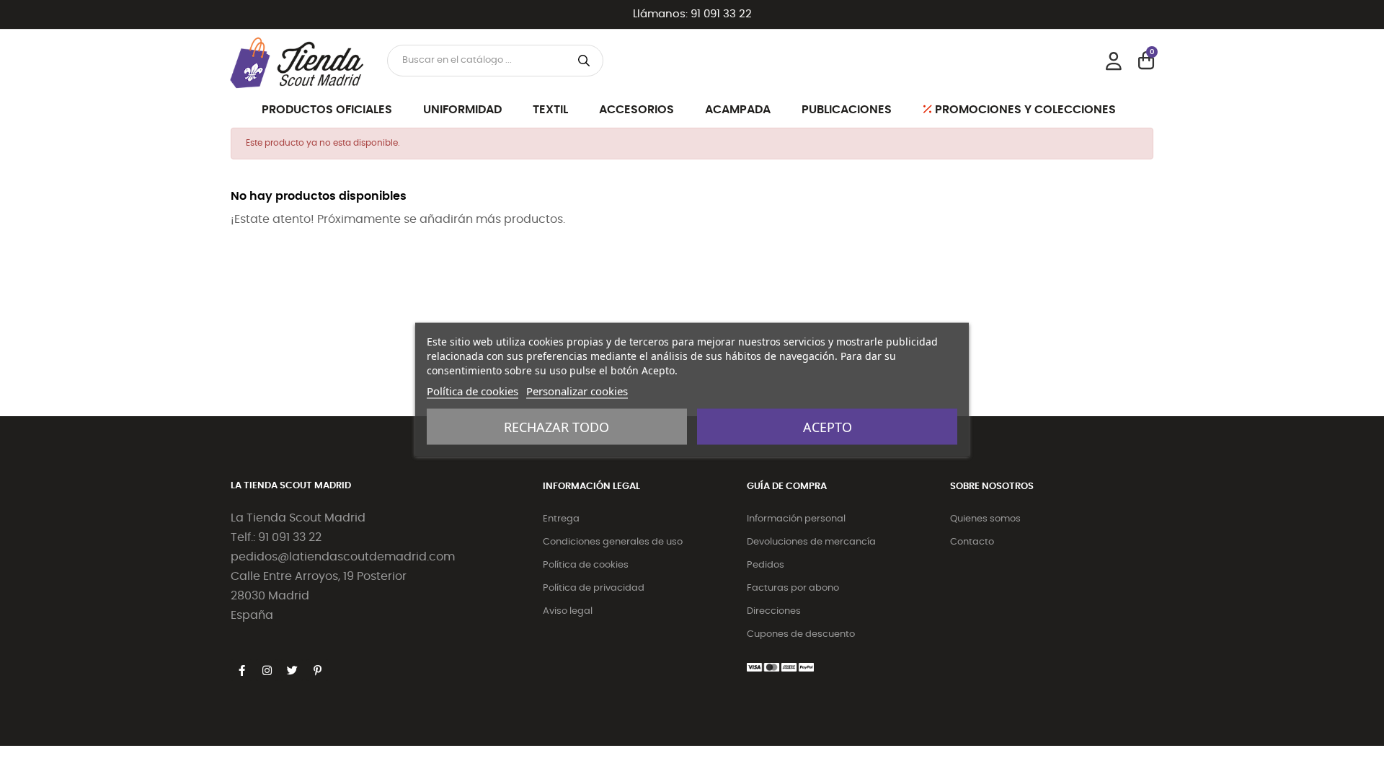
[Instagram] (267, 670)
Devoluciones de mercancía (811, 542)
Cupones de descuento (801, 634)
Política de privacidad (593, 588)
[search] (584, 60)
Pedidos (765, 565)
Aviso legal (568, 611)
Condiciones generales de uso (613, 542)
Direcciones (774, 611)
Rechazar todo (556, 427)
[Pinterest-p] (317, 670)
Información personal (796, 519)
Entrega (561, 519)
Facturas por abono (793, 588)
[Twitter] (292, 670)
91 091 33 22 (721, 14)
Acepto (827, 427)
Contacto (972, 542)
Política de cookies (586, 565)
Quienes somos (985, 519)
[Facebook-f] (241, 670)
